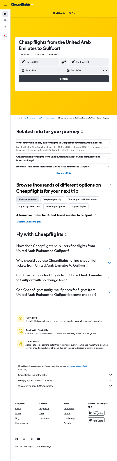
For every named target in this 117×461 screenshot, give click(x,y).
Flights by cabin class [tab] (29, 206)
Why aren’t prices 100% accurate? (35, 385)
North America (29, 118)
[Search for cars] (5, 20)
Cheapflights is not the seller (32, 374)
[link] (16, 439)
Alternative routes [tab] (28, 199)
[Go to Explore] (5, 27)
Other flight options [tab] (55, 206)
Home (17, 118)
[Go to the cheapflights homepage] (22, 4)
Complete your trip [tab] (52, 199)
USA (40, 118)
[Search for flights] (5, 14)
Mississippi (50, 118)
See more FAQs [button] (64, 173)
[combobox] (55, 54)
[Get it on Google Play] (96, 413)
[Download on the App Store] (96, 420)
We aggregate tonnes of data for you (36, 380)
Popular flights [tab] (79, 206)
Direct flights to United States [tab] (82, 199)
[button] (5, 4)
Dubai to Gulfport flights (29, 222)
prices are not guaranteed (77, 366)
